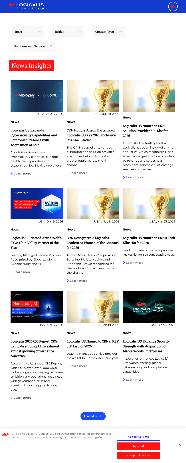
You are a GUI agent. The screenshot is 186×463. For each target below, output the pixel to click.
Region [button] (59, 31)
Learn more (22, 173)
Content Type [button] (104, 31)
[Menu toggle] (173, 6)
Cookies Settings (138, 436)
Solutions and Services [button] (30, 46)
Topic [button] (18, 31)
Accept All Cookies (138, 455)
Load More (91, 416)
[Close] (180, 445)
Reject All (138, 446)
